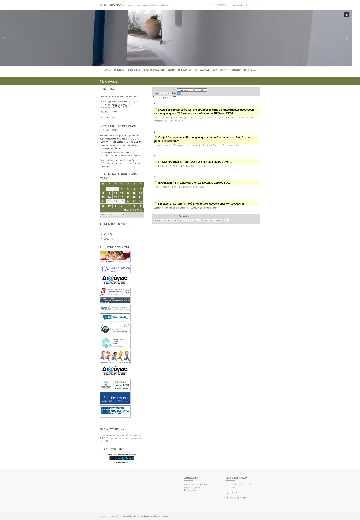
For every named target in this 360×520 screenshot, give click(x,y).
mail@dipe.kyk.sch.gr (244, 5)
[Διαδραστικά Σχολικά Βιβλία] (115, 337)
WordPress (163, 516)
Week (169, 93)
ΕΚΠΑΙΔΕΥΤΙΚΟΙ (184, 70)
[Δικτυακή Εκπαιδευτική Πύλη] (115, 315)
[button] (4, 38)
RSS (205, 221)
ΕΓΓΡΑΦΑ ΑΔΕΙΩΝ (110, 117)
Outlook (218, 221)
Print (227, 221)
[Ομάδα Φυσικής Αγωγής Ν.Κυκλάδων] (115, 352)
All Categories (195, 221)
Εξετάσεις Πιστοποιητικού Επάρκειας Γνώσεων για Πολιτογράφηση (185, 208)
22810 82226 (236, 492)
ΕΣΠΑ (215, 70)
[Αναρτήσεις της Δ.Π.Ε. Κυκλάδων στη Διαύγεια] (115, 275)
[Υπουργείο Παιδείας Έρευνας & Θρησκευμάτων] (115, 289)
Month (163, 93)
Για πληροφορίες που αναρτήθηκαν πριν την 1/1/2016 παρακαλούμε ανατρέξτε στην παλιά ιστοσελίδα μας (121, 438)
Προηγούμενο (161, 221)
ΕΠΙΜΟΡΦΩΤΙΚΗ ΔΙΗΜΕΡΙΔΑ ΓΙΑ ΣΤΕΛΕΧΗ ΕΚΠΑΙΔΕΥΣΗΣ (181, 166)
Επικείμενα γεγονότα (115, 223)
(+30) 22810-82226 (223, 5)
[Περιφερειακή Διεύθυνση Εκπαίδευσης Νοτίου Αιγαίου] (115, 299)
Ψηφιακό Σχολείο (192, 487)
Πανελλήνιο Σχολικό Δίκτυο (196, 484)
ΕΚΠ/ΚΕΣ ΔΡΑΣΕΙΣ (202, 70)
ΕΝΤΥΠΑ (223, 70)
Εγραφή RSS (191, 490)
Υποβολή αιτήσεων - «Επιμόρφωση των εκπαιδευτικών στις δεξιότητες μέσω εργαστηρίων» (197, 145)
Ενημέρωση (119, 70)
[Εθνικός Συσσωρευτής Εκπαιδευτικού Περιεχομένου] (115, 324)
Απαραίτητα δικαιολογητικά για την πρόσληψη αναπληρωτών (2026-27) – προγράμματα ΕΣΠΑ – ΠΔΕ (119, 97)
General (186, 221)
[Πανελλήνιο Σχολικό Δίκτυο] (115, 306)
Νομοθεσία (236, 70)
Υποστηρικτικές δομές (153, 70)
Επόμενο (171, 221)
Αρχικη (107, 70)
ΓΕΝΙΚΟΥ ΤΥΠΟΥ (109, 112)
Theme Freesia (139, 516)
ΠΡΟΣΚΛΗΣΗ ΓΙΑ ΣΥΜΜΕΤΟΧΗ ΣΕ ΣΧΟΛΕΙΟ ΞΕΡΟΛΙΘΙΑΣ (180, 187)
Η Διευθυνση (134, 70)
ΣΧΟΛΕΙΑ (171, 70)
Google (211, 221)
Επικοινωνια (250, 70)
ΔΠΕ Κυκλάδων (112, 5)
